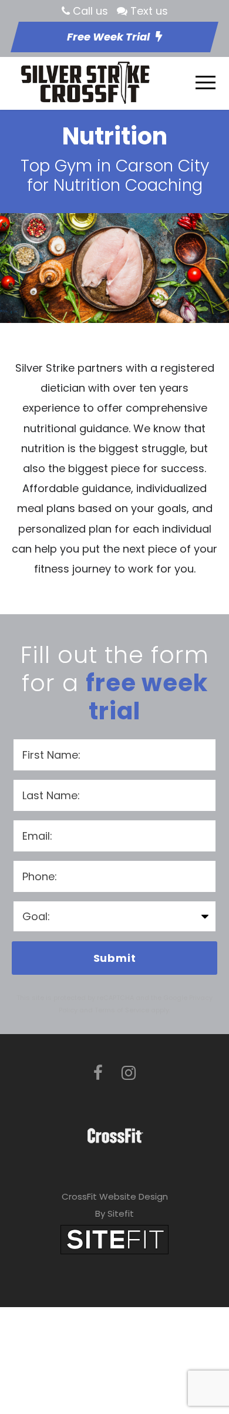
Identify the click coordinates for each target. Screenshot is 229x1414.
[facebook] (98, 1073)
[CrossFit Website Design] (114, 1239)
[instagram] (129, 1073)
